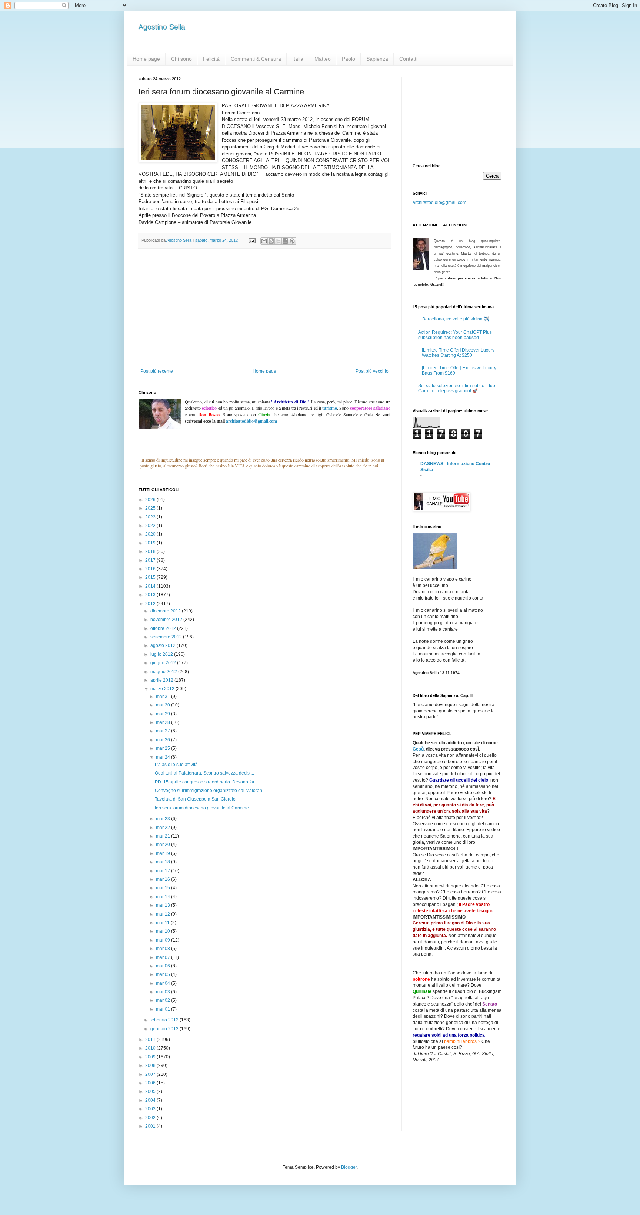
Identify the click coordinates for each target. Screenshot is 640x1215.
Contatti (408, 59)
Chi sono (181, 59)
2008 (151, 1065)
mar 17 (163, 870)
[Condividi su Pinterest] (292, 241)
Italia (297, 59)
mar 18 (163, 862)
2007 (151, 1074)
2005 (151, 1091)
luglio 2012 (162, 654)
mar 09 (163, 940)
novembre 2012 (166, 619)
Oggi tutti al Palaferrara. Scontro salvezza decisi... (204, 773)
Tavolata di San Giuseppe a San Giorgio (195, 799)
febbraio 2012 (165, 1020)
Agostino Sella (162, 27)
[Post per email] (252, 240)
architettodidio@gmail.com (439, 202)
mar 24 (163, 757)
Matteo (322, 59)
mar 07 (163, 957)
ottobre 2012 (163, 628)
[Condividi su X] (278, 241)
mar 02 (163, 1000)
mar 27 (163, 731)
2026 (151, 499)
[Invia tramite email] (264, 241)
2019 (151, 543)
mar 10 (163, 931)
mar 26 (163, 739)
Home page (146, 59)
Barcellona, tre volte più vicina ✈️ (455, 319)
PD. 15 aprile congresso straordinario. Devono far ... (207, 782)
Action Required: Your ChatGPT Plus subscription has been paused (455, 335)
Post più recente (156, 371)
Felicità (211, 59)
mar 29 (163, 713)
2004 (151, 1100)
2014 (151, 586)
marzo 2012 (163, 688)
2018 (151, 551)
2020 (151, 534)
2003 (151, 1108)
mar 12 (163, 914)
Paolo (348, 59)
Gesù (418, 749)
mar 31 (163, 696)
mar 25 (163, 748)
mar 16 (163, 879)
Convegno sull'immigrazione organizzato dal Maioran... (210, 790)
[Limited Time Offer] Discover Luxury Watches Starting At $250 (458, 353)
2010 (151, 1048)
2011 (151, 1039)
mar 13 (163, 905)
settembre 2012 (166, 637)
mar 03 (163, 991)
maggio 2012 (164, 671)
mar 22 (163, 827)
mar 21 (163, 836)
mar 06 (163, 966)
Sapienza (377, 59)
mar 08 (163, 948)
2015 (151, 577)
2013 (151, 594)
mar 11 (163, 922)
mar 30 (163, 705)
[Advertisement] (264, 313)
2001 (151, 1126)
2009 (151, 1057)
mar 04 (163, 983)
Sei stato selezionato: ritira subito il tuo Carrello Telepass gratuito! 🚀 (456, 388)
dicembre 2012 (166, 611)
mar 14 (163, 896)
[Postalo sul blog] (271, 241)
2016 (151, 568)
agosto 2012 (163, 645)
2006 (151, 1082)
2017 (151, 560)
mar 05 (163, 974)
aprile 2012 (162, 680)
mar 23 (163, 818)
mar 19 (163, 853)
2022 (151, 525)
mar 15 (163, 887)
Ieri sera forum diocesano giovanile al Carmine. (202, 807)
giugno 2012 (163, 662)
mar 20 (163, 844)
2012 (151, 603)
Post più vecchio (372, 371)
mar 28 (163, 722)
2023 (151, 517)
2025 (151, 508)
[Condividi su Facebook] (285, 241)
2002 (151, 1117)
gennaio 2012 (165, 1028)
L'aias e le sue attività (176, 764)
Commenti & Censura (256, 59)
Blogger (349, 1167)
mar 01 (163, 1009)
